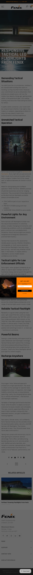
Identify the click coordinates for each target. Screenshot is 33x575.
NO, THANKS (25, 293)
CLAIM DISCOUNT (24, 290)
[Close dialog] (32, 278)
